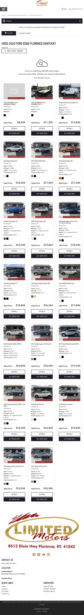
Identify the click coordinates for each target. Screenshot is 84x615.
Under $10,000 (48, 586)
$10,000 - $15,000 (49, 589)
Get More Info (14, 133)
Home (3, 15)
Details (14, 128)
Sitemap (45, 611)
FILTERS (10, 33)
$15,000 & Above (49, 591)
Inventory (5, 589)
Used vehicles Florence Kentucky (17, 15)
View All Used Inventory (42, 78)
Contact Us (5, 594)
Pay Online (5, 591)
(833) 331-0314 (11, 563)
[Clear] (28, 33)
